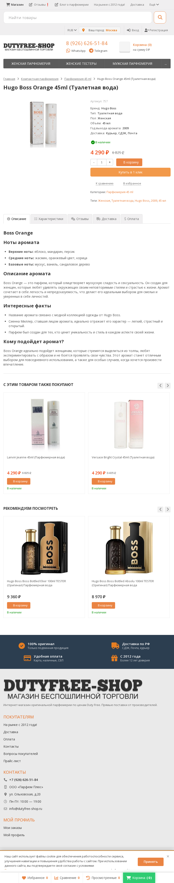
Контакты (11, 746)
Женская (104, 201)
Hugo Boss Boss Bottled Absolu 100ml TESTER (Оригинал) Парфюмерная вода (123, 583)
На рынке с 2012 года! (109, 4)
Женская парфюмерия (31, 63)
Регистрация (159, 30)
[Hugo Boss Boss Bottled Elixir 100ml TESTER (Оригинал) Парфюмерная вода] (44, 548)
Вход (135, 30)
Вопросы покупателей (20, 753)
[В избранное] (79, 481)
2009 (154, 201)
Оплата (9, 739)
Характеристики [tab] (51, 219)
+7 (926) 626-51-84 (23, 780)
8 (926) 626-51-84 (87, 43)
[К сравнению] (73, 481)
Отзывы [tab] (82, 219)
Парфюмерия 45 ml (119, 192)
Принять (151, 861)
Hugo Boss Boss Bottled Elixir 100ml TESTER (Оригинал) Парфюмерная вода (36, 583)
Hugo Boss (142, 201)
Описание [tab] (18, 219)
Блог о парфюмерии (74, 4)
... (166, 63)
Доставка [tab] (109, 219)
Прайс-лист (12, 761)
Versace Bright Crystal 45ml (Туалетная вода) (123, 457)
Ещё (153, 4)
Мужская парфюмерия (132, 63)
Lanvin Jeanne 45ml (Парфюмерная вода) (36, 457)
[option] (44, 443)
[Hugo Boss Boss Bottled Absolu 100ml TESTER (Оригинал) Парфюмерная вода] (129, 548)
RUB (71, 30)
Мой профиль (14, 835)
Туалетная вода (122, 201)
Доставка (137, 4)
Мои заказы (12, 828)
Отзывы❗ (41, 4)
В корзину (131, 162)
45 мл (162, 201)
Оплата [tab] (133, 219)
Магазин (17, 4)
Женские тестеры (81, 63)
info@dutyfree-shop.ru (25, 808)
